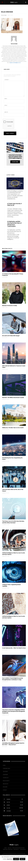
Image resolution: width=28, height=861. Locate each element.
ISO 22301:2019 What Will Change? (11, 335)
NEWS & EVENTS (6, 780)
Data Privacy (16, 849)
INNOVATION (5, 783)
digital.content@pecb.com (15, 62)
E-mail (6, 105)
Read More (10, 859)
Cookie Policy (23, 849)
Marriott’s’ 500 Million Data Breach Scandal (13, 397)
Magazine (5, 786)
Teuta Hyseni (3, 15)
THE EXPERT (5, 771)
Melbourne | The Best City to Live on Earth (12, 427)
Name (5, 98)
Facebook (14, 799)
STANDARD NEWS (6, 768)
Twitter (14, 802)
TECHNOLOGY (6, 777)
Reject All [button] (22, 859)
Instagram (14, 810)
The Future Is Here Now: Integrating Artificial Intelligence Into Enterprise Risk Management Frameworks (13, 711)
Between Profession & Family (9, 305)
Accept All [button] (16, 859)
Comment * (6, 79)
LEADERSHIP (5, 774)
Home (4, 765)
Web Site (6, 112)
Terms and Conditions (8, 849)
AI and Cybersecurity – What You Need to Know (14, 648)
